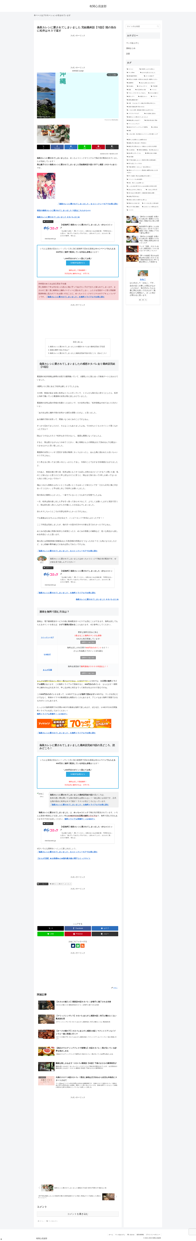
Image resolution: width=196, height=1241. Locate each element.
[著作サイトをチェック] (73, 946)
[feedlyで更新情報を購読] (78, 946)
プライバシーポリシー (153, 1234)
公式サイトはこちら (88, 642)
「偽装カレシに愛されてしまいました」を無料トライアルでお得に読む (75, 297)
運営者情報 (140, 1234)
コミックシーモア (47, 637)
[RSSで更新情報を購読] (82, 946)
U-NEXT (47, 654)
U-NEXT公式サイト (78, 263)
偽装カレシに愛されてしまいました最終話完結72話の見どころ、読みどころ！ (78, 353)
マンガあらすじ (43, 884)
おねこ (143, 279)
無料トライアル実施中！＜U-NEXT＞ (52, 714)
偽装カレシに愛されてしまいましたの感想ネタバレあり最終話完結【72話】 (78, 346)
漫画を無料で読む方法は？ (60, 350)
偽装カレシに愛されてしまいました (61, 884)
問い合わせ (130, 1234)
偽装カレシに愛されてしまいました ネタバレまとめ (58, 217)
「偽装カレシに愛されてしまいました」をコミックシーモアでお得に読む (87, 204)
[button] (112, 147)
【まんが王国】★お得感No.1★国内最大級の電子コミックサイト (64, 858)
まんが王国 (47, 670)
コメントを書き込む (77, 1214)
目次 (75, 342)
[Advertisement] (78, 321)
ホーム (111, 1234)
